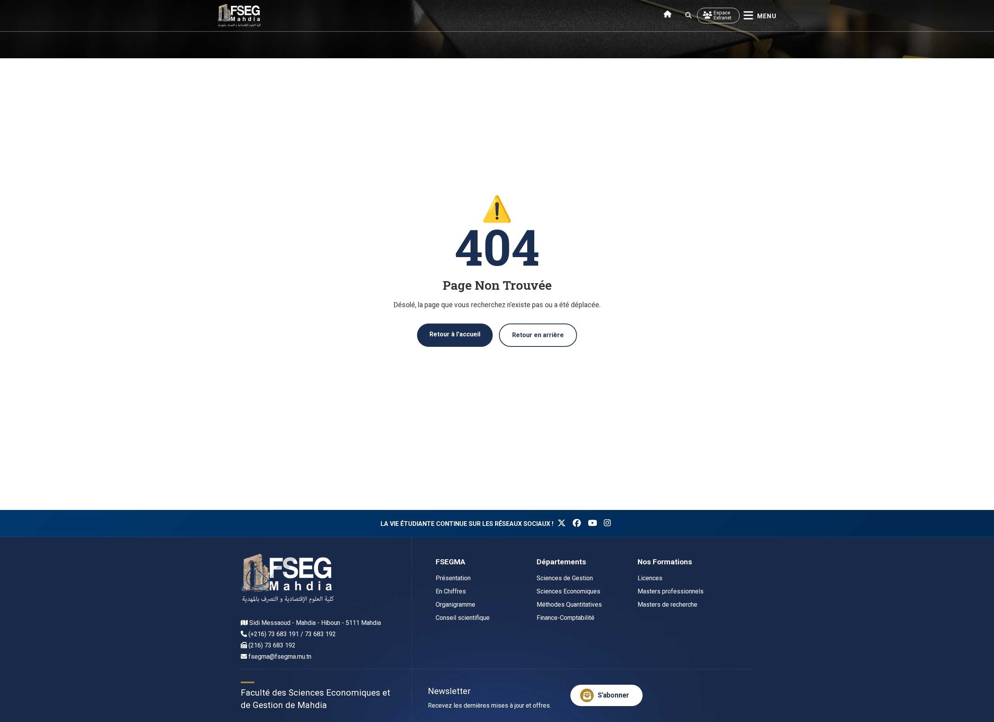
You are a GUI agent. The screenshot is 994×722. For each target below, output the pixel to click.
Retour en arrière (538, 335)
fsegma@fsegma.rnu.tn (279, 656)
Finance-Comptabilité (565, 617)
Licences (650, 578)
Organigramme (455, 604)
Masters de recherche (667, 604)
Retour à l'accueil (454, 334)
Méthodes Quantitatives (569, 604)
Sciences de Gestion (565, 578)
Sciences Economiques (568, 591)
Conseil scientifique (463, 617)
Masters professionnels (671, 591)
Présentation (453, 578)
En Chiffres (451, 591)
